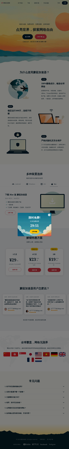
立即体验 (34, 231)
